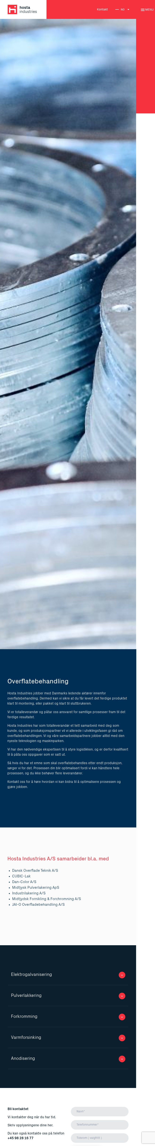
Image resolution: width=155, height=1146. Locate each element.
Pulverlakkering (26, 995)
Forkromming (24, 1016)
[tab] (68, 974)
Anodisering (23, 1058)
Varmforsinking (26, 1037)
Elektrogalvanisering (31, 974)
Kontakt (102, 9)
